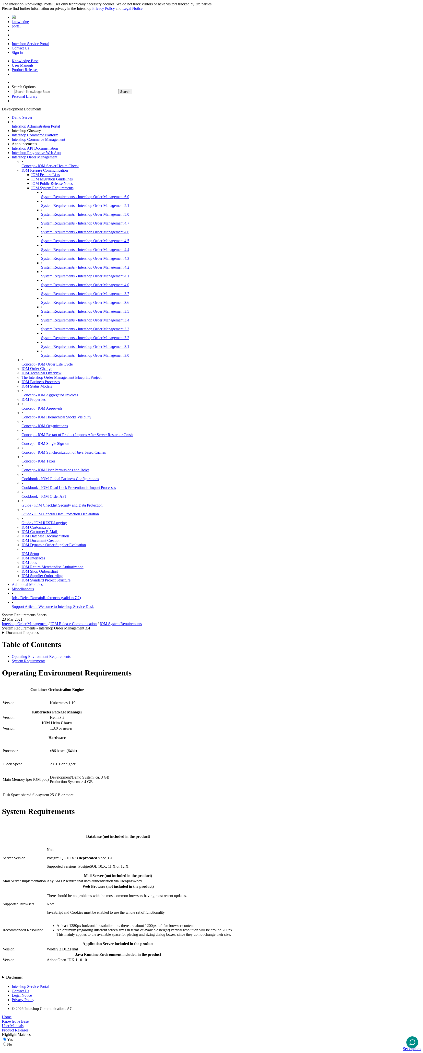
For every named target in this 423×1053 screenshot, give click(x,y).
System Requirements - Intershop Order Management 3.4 (85, 320)
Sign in (17, 52)
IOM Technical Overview (41, 373)
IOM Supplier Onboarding (42, 576)
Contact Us (20, 48)
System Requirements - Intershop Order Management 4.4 (85, 250)
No (9, 1044)
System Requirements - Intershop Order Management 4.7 (85, 223)
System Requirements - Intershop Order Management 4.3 (85, 258)
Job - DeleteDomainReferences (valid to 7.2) (46, 598)
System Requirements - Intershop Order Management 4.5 (85, 241)
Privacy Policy (103, 8)
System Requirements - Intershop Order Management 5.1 (85, 205)
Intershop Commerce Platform (35, 135)
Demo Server (22, 117)
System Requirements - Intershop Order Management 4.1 (85, 276)
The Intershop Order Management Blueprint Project (61, 377)
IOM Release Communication (45, 170)
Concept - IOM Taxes (38, 461)
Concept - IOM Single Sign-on (45, 443)
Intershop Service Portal (30, 44)
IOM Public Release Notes (52, 183)
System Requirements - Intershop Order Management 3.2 (85, 338)
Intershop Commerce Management (38, 139)
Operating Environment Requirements (41, 656)
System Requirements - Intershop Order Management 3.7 (85, 294)
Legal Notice (132, 8)
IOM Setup (30, 554)
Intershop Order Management (34, 157)
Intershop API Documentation (35, 148)
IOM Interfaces (33, 558)
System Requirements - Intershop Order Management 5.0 (85, 214)
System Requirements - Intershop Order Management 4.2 (85, 267)
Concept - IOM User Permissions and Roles (55, 470)
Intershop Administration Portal (36, 126)
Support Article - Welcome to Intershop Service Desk (53, 606)
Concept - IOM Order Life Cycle (47, 364)
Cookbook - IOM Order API (44, 496)
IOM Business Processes (41, 382)
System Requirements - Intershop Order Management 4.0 (85, 285)
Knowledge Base (25, 61)
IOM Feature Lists (45, 175)
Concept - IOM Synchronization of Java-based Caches (64, 452)
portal (16, 26)
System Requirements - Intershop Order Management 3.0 (85, 355)
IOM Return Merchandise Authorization (52, 567)
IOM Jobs (29, 562)
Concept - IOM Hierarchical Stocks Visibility (56, 417)
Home (7, 1017)
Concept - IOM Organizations (45, 426)
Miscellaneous (23, 589)
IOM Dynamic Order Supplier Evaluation (54, 545)
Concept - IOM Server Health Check (50, 166)
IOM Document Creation (41, 540)
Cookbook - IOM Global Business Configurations (60, 479)
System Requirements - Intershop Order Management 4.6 (85, 232)
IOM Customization (37, 527)
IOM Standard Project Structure (46, 580)
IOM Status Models (37, 386)
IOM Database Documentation (45, 536)
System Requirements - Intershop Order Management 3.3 (85, 329)
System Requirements (28, 661)
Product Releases (25, 70)
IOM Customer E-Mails (40, 532)
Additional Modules (27, 584)
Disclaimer (14, 977)
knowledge (20, 22)
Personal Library (24, 96)
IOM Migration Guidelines (52, 179)
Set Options (412, 1049)
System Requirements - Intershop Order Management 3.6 (85, 302)
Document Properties (22, 632)
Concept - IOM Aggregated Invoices (50, 395)
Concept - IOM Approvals (42, 408)
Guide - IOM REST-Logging (44, 523)
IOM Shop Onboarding (40, 571)
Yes (10, 1039)
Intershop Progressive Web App (36, 153)
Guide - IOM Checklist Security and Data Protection (62, 505)
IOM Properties (34, 399)
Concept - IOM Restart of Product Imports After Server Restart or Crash (77, 435)
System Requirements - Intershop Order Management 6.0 (85, 197)
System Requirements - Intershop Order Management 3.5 (85, 311)
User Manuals (22, 65)
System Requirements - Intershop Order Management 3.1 (85, 346)
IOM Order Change (37, 369)
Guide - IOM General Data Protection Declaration (60, 514)
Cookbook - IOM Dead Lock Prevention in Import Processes (69, 487)
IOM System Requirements (52, 188)
